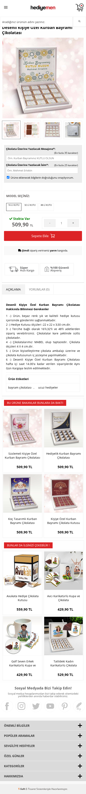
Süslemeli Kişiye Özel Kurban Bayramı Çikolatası (22, 455)
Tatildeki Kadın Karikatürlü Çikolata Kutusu (63, 663)
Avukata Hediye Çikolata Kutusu (23, 598)
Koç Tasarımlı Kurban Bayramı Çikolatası (22, 521)
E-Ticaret (31, 789)
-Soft (22, 789)
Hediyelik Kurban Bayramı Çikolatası (63, 455)
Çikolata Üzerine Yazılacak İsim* (27, 165)
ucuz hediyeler (48, 387)
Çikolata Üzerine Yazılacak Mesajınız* (30, 149)
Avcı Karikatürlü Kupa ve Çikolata (63, 598)
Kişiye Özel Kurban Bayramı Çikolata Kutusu (63, 521)
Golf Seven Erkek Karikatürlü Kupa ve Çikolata (22, 663)
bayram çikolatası (20, 387)
